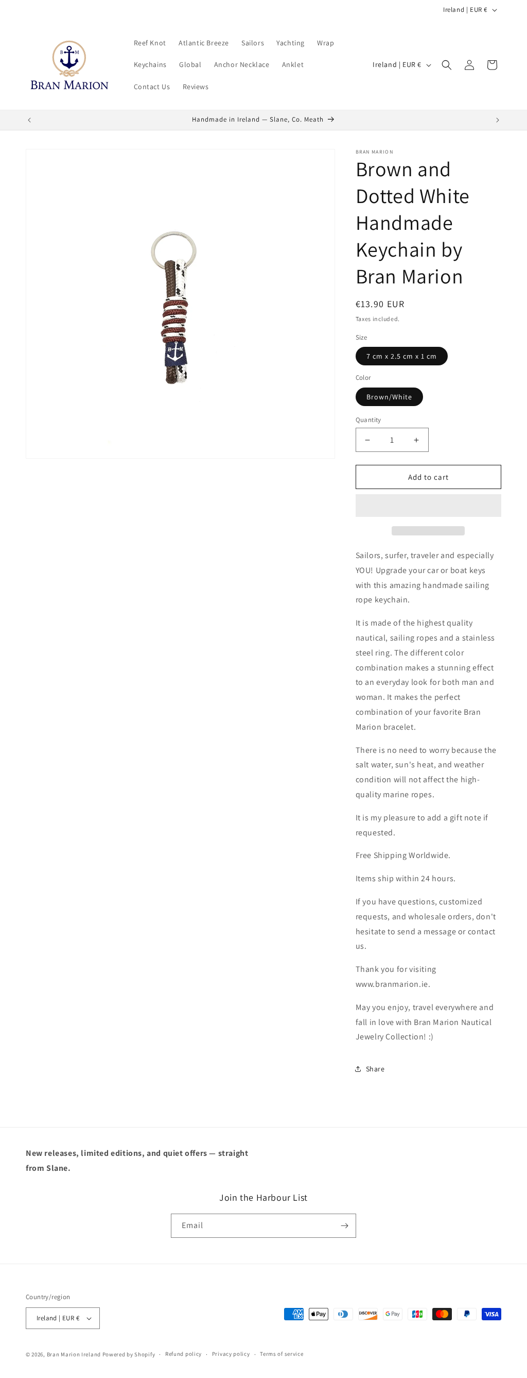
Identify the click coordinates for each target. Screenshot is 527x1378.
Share (375, 1068)
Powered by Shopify (128, 1354)
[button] (428, 506)
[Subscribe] (344, 1226)
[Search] (446, 65)
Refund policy (183, 1353)
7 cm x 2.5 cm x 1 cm (401, 356)
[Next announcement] (497, 120)
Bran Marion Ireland (74, 1354)
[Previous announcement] (29, 120)
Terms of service (281, 1353)
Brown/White (389, 396)
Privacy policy (231, 1353)
